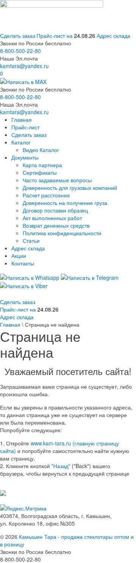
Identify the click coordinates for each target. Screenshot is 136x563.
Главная (21, 119)
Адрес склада (113, 35)
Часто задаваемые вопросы (57, 180)
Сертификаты (40, 172)
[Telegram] (90, 276)
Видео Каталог (41, 150)
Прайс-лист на (66, 35)
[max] (23, 81)
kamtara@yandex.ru (24, 66)
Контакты (22, 263)
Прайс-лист (25, 127)
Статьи (31, 240)
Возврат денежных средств (56, 225)
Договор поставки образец (55, 210)
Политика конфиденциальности (62, 233)
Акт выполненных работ (52, 218)
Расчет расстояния (46, 195)
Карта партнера (42, 165)
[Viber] (24, 285)
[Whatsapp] (29, 276)
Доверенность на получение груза (65, 202)
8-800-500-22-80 (20, 50)
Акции (18, 255)
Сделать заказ (17, 35)
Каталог (21, 142)
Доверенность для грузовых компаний (70, 187)
